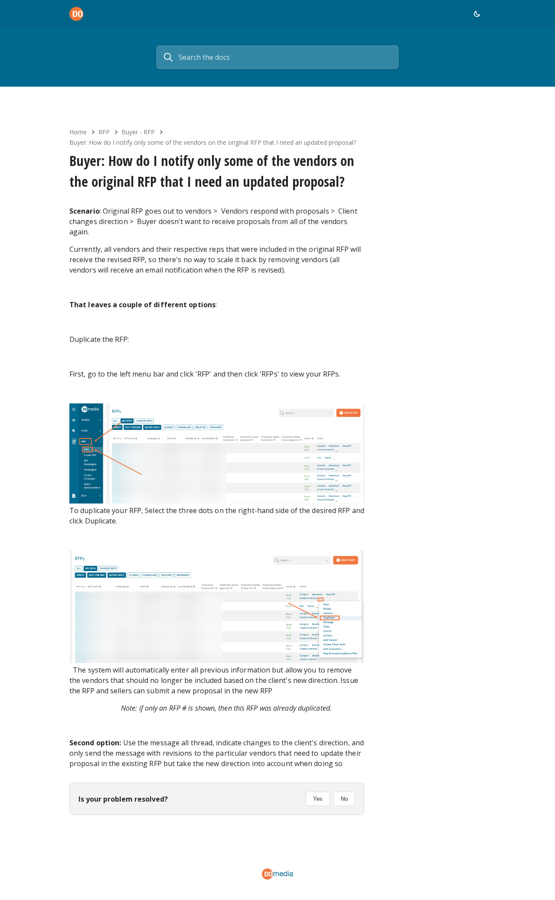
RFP (104, 132)
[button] (477, 14)
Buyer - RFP (138, 132)
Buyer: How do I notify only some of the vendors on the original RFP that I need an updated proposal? (212, 142)
